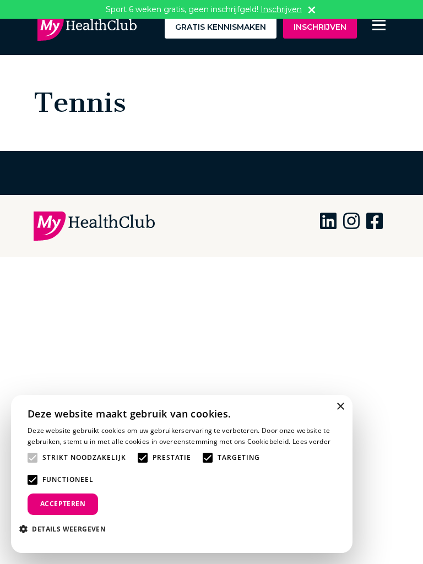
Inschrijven (320, 27)
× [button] (340, 407)
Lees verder (311, 441)
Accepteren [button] (62, 503)
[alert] (181, 474)
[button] (67, 528)
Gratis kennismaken (220, 27)
